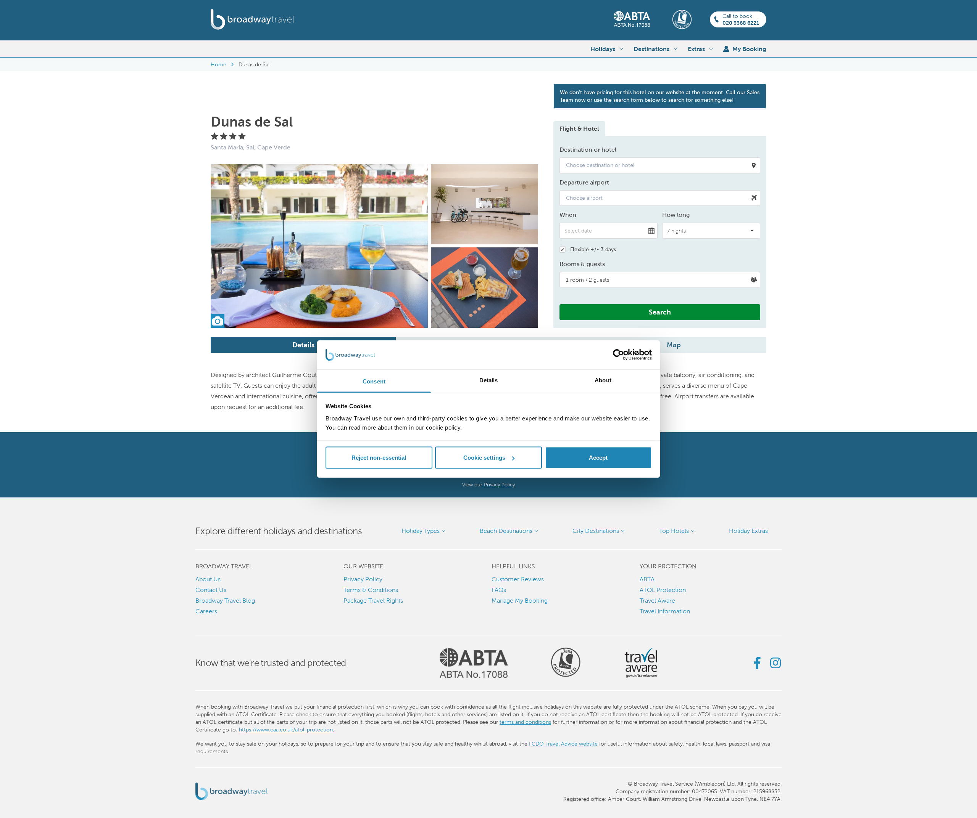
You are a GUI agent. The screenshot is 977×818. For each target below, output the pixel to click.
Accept (598, 457)
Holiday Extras (748, 531)
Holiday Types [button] (420, 531)
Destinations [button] (651, 48)
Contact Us (210, 590)
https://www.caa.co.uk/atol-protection (286, 730)
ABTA (647, 579)
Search (660, 312)
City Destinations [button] (595, 531)
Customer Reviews (518, 579)
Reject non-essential (378, 457)
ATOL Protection (663, 590)
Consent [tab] (374, 381)
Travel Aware (657, 600)
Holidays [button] (602, 48)
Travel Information (665, 611)
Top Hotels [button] (674, 531)
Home (218, 64)
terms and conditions (525, 722)
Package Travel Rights (373, 600)
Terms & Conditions (370, 590)
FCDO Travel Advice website (563, 744)
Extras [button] (696, 48)
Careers (206, 611)
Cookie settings (484, 457)
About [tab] (603, 380)
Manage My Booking (520, 600)
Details (303, 345)
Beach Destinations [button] (506, 531)
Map (674, 345)
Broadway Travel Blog (225, 600)
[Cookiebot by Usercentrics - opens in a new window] (618, 355)
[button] (659, 165)
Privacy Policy (499, 485)
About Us (208, 579)
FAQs (499, 590)
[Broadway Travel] (252, 19)
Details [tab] (488, 380)
